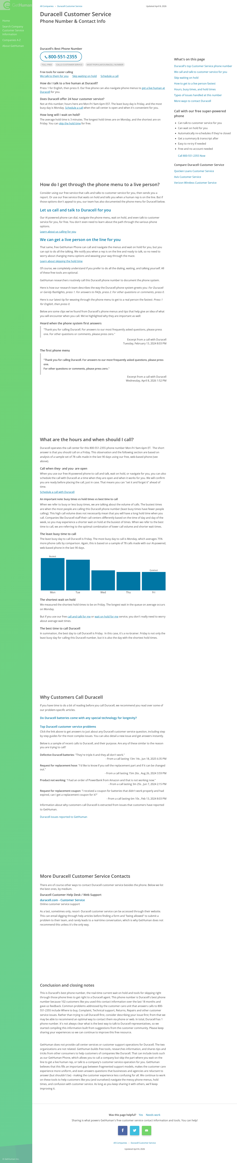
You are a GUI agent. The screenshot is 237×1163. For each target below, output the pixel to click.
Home (6, 20)
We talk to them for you (54, 76)
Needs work (153, 1115)
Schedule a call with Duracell (57, 492)
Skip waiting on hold (84, 76)
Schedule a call (109, 76)
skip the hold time (70, 123)
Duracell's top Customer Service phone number (203, 66)
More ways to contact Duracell (192, 101)
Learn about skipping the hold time (61, 261)
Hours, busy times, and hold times (195, 89)
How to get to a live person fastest (195, 83)
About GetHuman (13, 46)
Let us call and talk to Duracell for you (75, 210)
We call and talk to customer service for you (200, 72)
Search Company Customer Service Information (13, 30)
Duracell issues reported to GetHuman (63, 817)
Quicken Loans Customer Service (194, 171)
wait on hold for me (106, 616)
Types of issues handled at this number (198, 95)
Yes (141, 1115)
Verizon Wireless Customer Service (195, 182)
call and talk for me (79, 616)
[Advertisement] (103, 153)
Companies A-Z (11, 40)
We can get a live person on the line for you (80, 239)
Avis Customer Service (187, 177)
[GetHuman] (16, 5)
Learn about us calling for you (58, 231)
